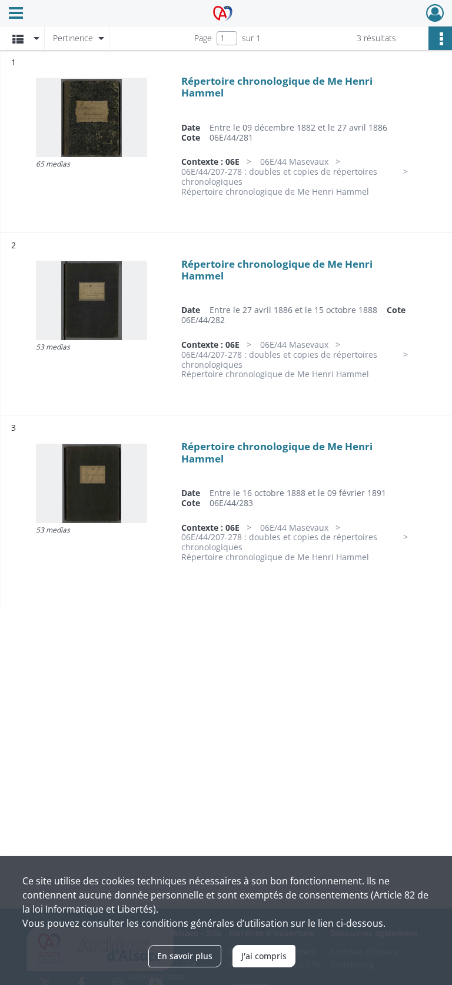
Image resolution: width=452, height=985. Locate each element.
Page (203, 38)
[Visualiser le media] (91, 117)
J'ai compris (264, 955)
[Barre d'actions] (440, 38)
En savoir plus (184, 955)
